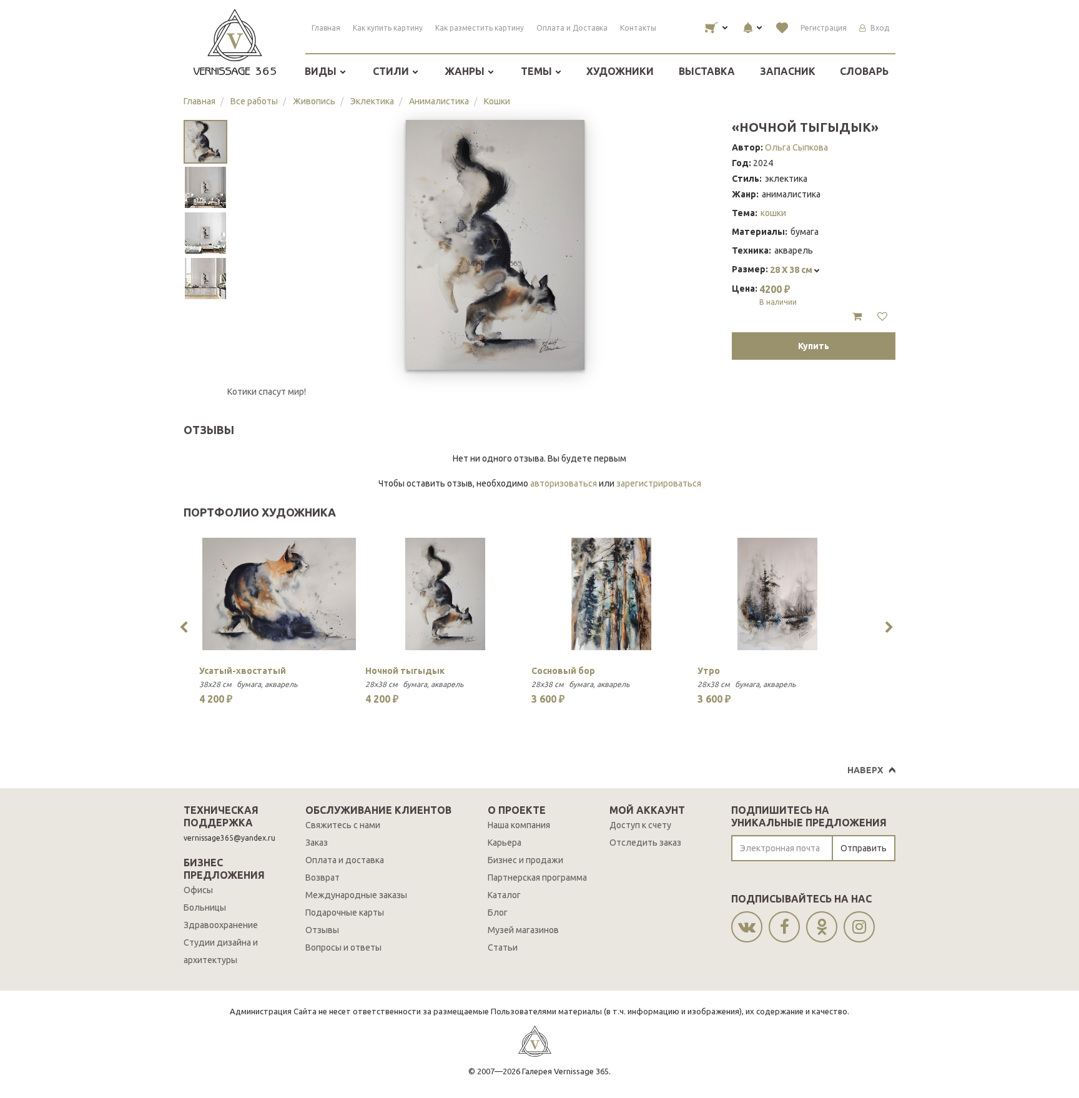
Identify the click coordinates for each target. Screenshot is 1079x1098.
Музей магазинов (523, 930)
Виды (322, 71)
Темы (537, 71)
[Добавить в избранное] (882, 316)
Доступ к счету (640, 825)
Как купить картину (388, 28)
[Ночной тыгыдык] (445, 594)
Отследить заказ (645, 843)
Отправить (863, 848)
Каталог (504, 895)
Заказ (316, 843)
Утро (708, 671)
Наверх (865, 770)
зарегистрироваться (658, 483)
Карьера (504, 843)
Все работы (254, 101)
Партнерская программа (537, 878)
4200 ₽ (778, 295)
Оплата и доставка (344, 860)
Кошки (497, 101)
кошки (773, 213)
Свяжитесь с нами (342, 825)
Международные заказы (356, 895)
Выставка (707, 71)
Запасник (787, 71)
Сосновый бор (563, 671)
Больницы (205, 908)
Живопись (314, 101)
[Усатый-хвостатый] (279, 594)
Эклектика (372, 101)
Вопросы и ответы (343, 947)
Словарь (864, 71)
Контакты (638, 28)
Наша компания (519, 825)
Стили (392, 71)
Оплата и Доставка (572, 28)
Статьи (503, 947)
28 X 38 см (792, 270)
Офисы (198, 890)
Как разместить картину (479, 28)
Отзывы (322, 930)
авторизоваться (563, 483)
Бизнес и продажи (525, 860)
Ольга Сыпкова (796, 147)
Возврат (322, 878)
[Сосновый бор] (611, 594)
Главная (326, 28)
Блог (498, 912)
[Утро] (777, 594)
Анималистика (439, 101)
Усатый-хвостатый (242, 671)
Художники (620, 71)
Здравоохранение (221, 925)
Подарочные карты (344, 912)
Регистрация (824, 28)
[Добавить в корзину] (857, 316)
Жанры (466, 71)
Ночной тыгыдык (405, 671)
